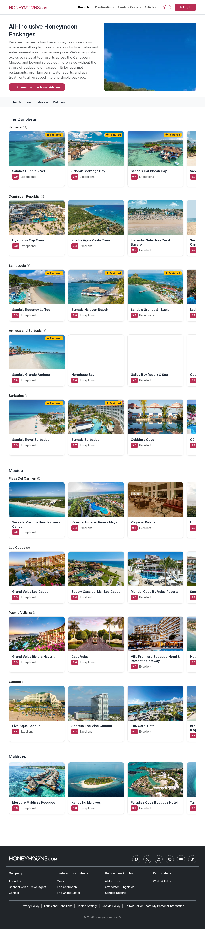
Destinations (104, 7)
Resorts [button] (84, 7)
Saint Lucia (18, 266)
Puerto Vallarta (21, 613)
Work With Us (162, 881)
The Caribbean (22, 102)
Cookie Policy (111, 906)
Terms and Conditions (58, 906)
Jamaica (15, 127)
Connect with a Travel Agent (27, 887)
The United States (69, 892)
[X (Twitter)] (147, 859)
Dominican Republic (25, 196)
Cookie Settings (87, 906)
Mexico (42, 102)
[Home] (33, 858)
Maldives (59, 102)
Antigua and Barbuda (25, 331)
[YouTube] (181, 859)
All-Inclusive (113, 881)
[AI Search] (167, 7)
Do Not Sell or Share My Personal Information (154, 906)
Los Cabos (17, 548)
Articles (150, 7)
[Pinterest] (170, 859)
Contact (14, 892)
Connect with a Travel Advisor (38, 87)
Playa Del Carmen (23, 478)
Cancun (15, 682)
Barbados (17, 396)
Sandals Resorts (129, 7)
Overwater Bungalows (119, 887)
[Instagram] (159, 859)
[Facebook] (136, 859)
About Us (15, 881)
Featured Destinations (72, 873)
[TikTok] (192, 859)
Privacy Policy (30, 906)
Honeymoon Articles (119, 873)
